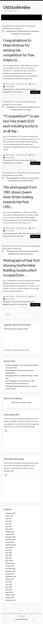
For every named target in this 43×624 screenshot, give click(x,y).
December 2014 (10, 600)
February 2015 (10, 595)
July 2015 (8, 582)
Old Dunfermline (16, 7)
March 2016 (9, 561)
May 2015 (8, 587)
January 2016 (9, 566)
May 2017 (8, 524)
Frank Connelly (10, 84)
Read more (35, 92)
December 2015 (10, 568)
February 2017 (10, 532)
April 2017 (8, 526)
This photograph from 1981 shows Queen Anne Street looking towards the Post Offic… (20, 197)
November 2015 (10, 571)
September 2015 (10, 576)
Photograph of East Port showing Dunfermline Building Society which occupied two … (21, 267)
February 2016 (10, 563)
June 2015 (8, 584)
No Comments (9, 86)
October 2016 (9, 542)
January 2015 (9, 597)
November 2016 (10, 539)
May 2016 (8, 555)
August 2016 (9, 547)
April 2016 (8, 558)
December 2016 (10, 537)
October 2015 (9, 574)
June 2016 (8, 553)
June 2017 (8, 521)
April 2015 (8, 590)
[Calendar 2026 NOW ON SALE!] (21, 337)
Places (33, 84)
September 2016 (10, 545)
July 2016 (8, 550)
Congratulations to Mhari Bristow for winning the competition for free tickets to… (18, 50)
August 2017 (9, 516)
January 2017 (9, 534)
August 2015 (9, 579)
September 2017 (10, 513)
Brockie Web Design (21, 619)
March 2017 (9, 529)
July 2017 (8, 518)
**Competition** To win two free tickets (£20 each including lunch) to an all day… (21, 123)
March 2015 (9, 592)
